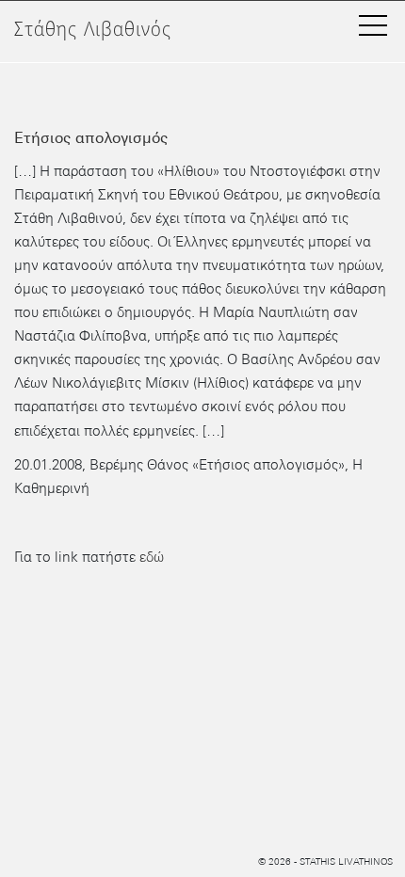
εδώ (151, 557)
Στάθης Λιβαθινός (92, 29)
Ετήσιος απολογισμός (91, 138)
